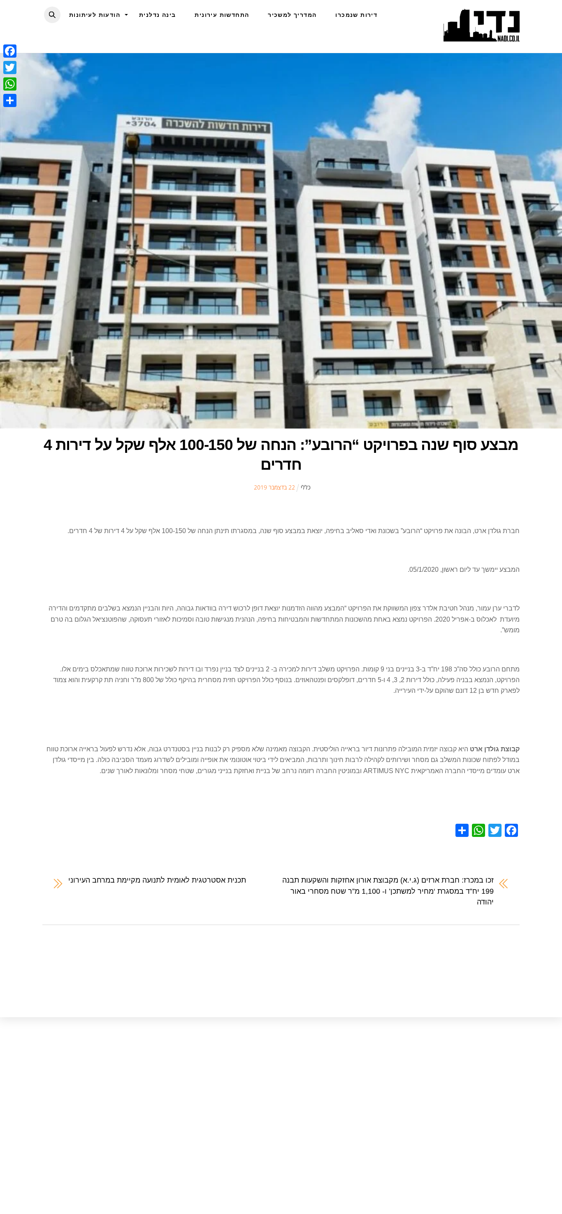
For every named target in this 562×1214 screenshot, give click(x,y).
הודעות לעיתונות (94, 15)
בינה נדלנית (157, 15)
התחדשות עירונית (222, 15)
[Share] (10, 100)
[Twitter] (10, 67)
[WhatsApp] (10, 84)
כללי (306, 487)
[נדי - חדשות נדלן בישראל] (482, 37)
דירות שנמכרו (356, 15)
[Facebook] (10, 51)
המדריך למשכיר (292, 15)
